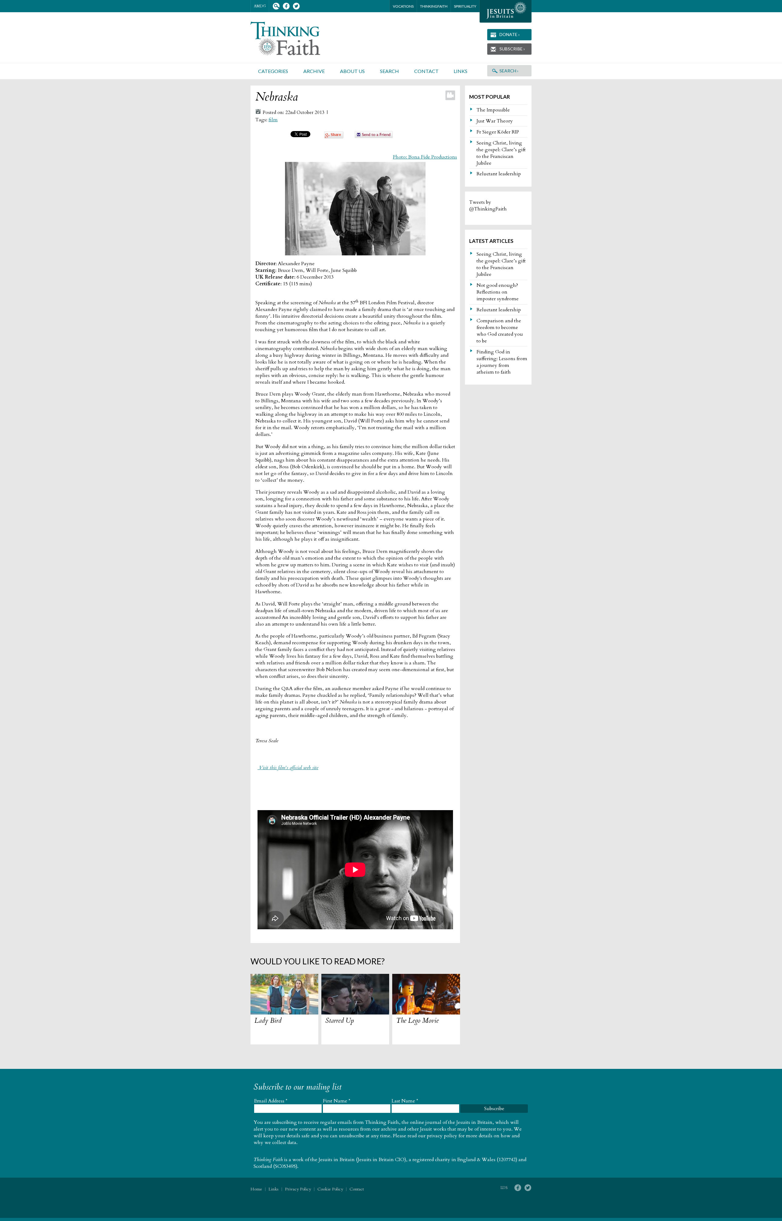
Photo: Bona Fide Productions (425, 157)
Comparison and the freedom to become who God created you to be (500, 330)
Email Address (270, 1101)
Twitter (296, 6)
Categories (273, 71)
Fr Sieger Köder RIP (498, 132)
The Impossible (493, 110)
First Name (336, 1101)
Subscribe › (512, 48)
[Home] (292, 39)
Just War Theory (495, 121)
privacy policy (442, 1135)
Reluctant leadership (499, 173)
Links (460, 71)
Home (256, 1189)
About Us (352, 71)
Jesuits (506, 11)
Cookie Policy (330, 1189)
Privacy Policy (298, 1189)
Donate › (509, 34)
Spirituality (465, 6)
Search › (508, 70)
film (273, 119)
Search (276, 6)
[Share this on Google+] (333, 136)
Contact (426, 71)
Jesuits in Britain (337, 1159)
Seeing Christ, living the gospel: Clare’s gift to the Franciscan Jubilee (501, 153)
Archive (314, 71)
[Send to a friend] (374, 136)
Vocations (403, 6)
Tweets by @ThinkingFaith (488, 205)
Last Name (405, 1101)
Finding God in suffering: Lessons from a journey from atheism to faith (502, 362)
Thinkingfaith (434, 6)
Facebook (286, 6)
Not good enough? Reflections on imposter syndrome (498, 292)
